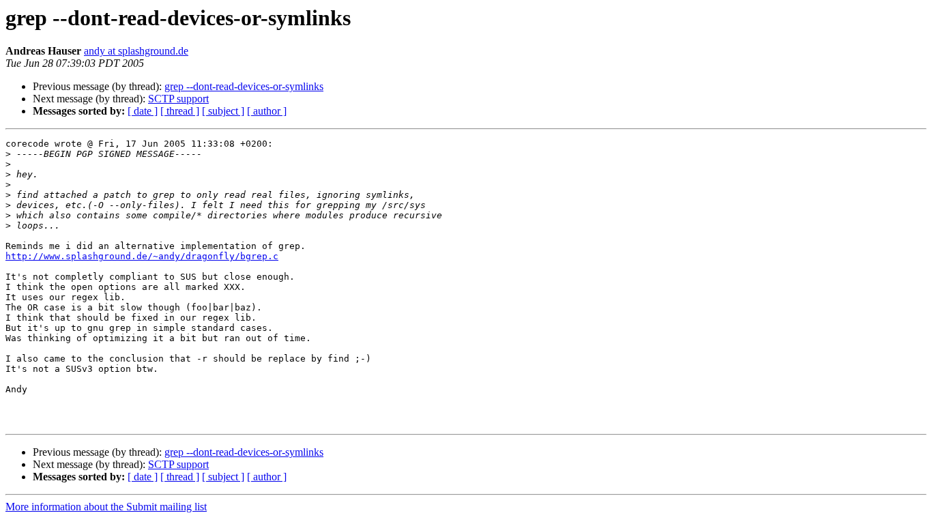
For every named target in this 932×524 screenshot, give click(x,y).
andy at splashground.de (136, 51)
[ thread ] (179, 111)
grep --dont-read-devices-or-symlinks (243, 86)
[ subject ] (223, 111)
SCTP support (178, 98)
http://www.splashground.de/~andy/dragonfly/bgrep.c (141, 256)
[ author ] (267, 111)
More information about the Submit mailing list (106, 506)
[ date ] (143, 111)
